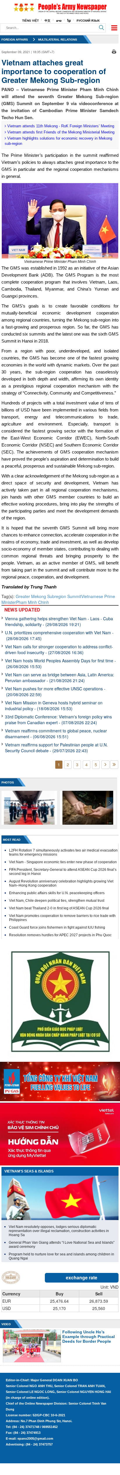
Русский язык (88, 20)
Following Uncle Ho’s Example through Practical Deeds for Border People (88, 1337)
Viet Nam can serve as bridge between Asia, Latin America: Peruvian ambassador (59, 677)
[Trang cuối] (114, 764)
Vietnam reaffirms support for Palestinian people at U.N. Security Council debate (56, 747)
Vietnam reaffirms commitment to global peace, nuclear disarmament (56, 733)
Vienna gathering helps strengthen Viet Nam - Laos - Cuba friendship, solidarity (59, 621)
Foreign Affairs (14, 39)
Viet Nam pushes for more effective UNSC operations (55, 691)
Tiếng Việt (30, 20)
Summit (74, 596)
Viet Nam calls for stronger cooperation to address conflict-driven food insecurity (59, 649)
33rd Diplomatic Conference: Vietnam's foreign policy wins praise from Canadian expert (58, 719)
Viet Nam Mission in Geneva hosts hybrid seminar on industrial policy (54, 705)
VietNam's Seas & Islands (29, 1171)
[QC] (60, 1080)
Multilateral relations (57, 39)
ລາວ (58, 20)
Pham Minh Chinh (32, 602)
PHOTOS (7, 782)
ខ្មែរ (69, 20)
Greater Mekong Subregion (41, 596)
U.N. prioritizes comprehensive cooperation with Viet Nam (59, 635)
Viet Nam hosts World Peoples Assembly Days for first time (60, 663)
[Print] (114, 51)
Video (6, 1324)
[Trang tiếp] (105, 764)
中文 (47, 20)
